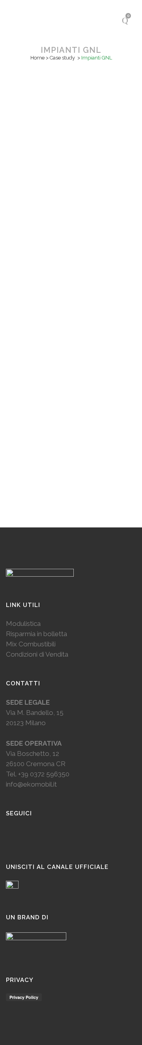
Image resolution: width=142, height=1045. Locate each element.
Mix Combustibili (31, 644)
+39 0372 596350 (43, 774)
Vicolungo (71, 180)
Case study (62, 58)
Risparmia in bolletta (36, 634)
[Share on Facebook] (64, 265)
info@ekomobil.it (31, 784)
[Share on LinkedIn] (73, 265)
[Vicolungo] (71, 118)
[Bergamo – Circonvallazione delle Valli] (71, 340)
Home (37, 58)
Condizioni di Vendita (37, 654)
